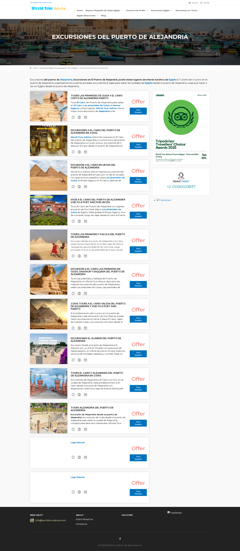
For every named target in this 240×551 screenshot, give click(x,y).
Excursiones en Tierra (187, 10)
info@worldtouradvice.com (42, 2)
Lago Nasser (78, 442)
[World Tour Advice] (48, 8)
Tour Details (138, 111)
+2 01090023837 (181, 186)
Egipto (173, 79)
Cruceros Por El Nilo (136, 10)
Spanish (195, 3)
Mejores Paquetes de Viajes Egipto (103, 10)
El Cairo (81, 102)
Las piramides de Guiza (96, 105)
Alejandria (66, 79)
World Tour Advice (106, 108)
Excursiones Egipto (160, 10)
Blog (103, 15)
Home (80, 10)
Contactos (81, 524)
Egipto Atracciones (86, 15)
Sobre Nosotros (84, 519)
